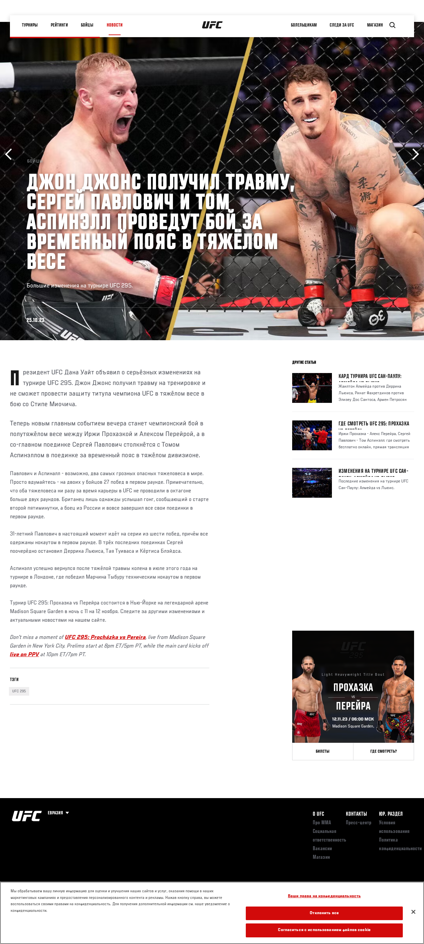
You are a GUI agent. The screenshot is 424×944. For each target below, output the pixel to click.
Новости (115, 25)
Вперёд (413, 154)
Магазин (375, 25)
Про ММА (322, 823)
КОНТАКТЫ (356, 814)
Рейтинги (59, 25)
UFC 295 (19, 691)
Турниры (30, 25)
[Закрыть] (413, 912)
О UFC (318, 814)
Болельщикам (304, 25)
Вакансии (322, 849)
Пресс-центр (358, 823)
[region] (212, 913)
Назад (11, 154)
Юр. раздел (391, 814)
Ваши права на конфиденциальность (324, 896)
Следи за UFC (342, 25)
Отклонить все (324, 913)
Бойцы (87, 25)
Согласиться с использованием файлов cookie (324, 930)
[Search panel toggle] (392, 25)
